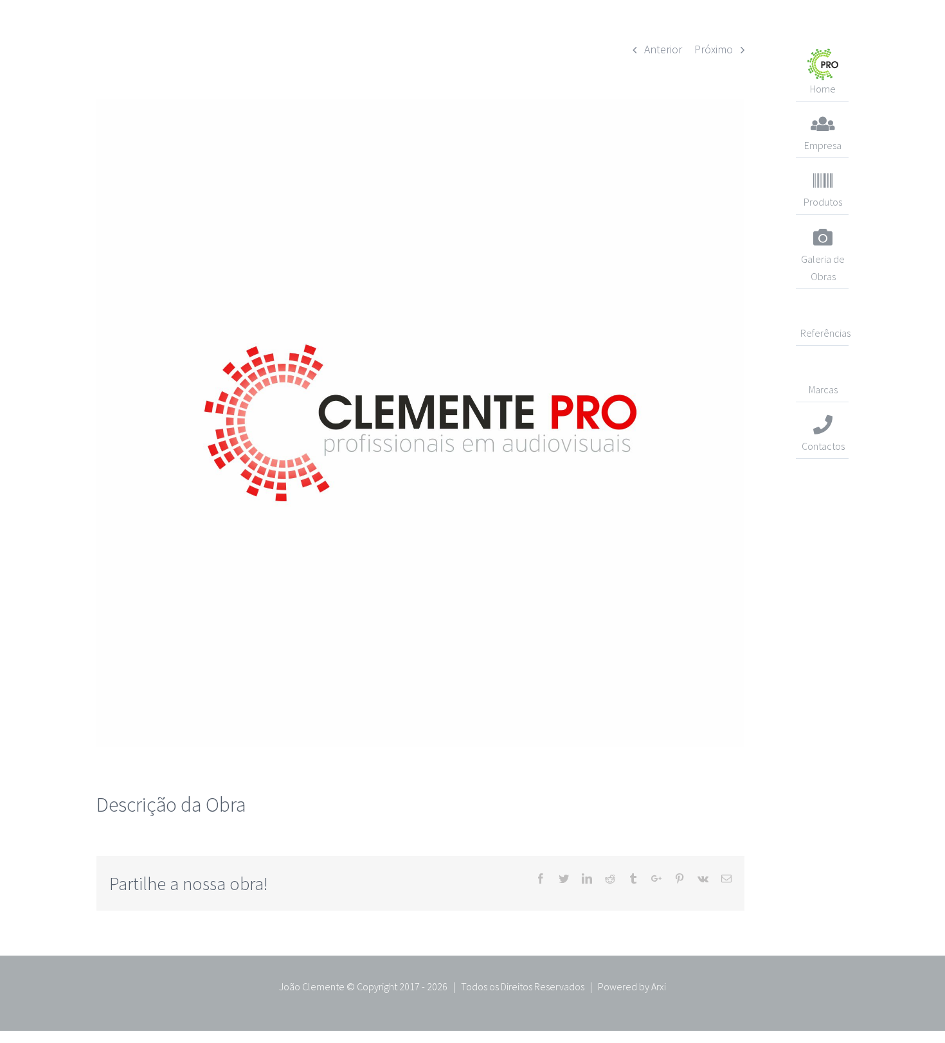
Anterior (663, 49)
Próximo (713, 49)
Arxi (658, 986)
